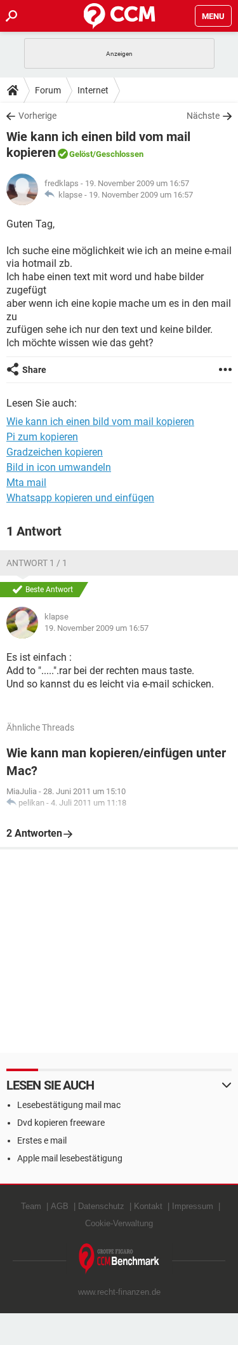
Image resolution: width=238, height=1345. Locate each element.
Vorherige (37, 116)
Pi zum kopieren (42, 437)
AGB (60, 1206)
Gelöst (81, 154)
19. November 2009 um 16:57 (141, 194)
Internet (93, 90)
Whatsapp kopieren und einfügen (80, 498)
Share (34, 370)
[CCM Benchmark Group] (119, 1258)
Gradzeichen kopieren (54, 452)
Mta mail (26, 482)
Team (31, 1206)
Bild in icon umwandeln (58, 467)
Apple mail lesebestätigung (69, 1158)
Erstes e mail (42, 1140)
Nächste (203, 116)
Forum (48, 90)
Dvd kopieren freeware (61, 1123)
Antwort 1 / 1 (36, 563)
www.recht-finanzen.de (119, 1292)
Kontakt (148, 1206)
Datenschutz (101, 1206)
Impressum (192, 1206)
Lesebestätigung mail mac (69, 1105)
